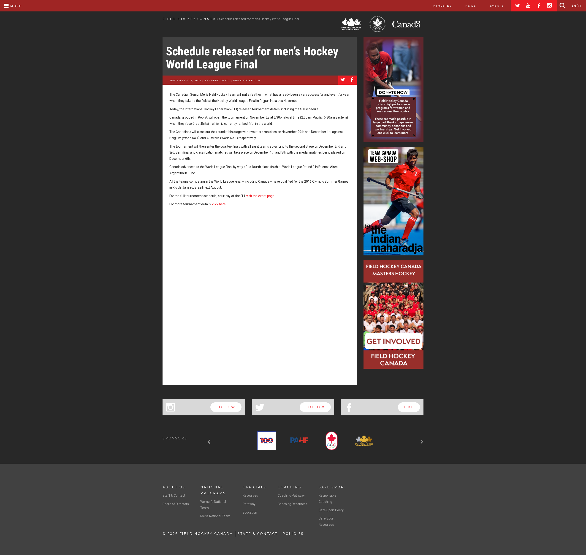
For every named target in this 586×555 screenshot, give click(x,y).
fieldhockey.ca (246, 80)
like (409, 407)
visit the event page (260, 196)
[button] (209, 441)
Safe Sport (332, 487)
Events (497, 5)
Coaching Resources (292, 504)
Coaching (289, 487)
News (470, 5)
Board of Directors (176, 504)
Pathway (249, 504)
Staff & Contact (174, 495)
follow (226, 407)
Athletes (442, 5)
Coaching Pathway (291, 495)
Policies (293, 534)
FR (580, 5)
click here (219, 204)
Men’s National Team (215, 516)
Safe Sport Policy (331, 510)
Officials (254, 487)
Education (250, 512)
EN (574, 5)
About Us (174, 487)
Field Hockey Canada (189, 19)
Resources (250, 495)
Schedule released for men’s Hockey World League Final (252, 57)
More (15, 6)
